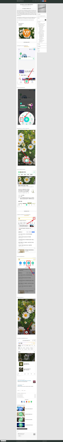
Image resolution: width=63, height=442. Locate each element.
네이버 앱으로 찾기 (20, 24)
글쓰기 (39, 51)
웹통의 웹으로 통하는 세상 (21, 433)
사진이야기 (40, 39)
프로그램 (41, 37)
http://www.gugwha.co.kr (20, 384)
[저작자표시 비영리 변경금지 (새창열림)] (24, 390)
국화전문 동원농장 (20, 385)
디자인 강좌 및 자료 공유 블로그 (21, 434)
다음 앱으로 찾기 (20, 25)
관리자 (39, 50)
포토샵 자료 (41, 27)
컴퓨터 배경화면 (41, 35)
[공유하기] (19, 390)
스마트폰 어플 (41, 38)
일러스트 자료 (41, 28)
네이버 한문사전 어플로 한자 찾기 (28, 414)
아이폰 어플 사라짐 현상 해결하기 (28, 419)
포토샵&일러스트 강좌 (42, 25)
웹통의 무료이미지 (41, 40)
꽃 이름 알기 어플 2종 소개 (21, 23)
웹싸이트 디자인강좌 (41, 24)
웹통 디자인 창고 (41, 26)
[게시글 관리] (20, 390)
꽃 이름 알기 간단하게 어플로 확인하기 (26, 4)
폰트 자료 (40, 29)
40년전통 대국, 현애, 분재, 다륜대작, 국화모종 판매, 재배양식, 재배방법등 (25, 386)
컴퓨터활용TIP (41, 36)
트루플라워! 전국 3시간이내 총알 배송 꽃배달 (22, 381)
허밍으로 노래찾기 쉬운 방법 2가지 (20, 394)
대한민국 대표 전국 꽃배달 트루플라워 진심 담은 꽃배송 (24, 380)
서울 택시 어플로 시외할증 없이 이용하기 (20, 397)
